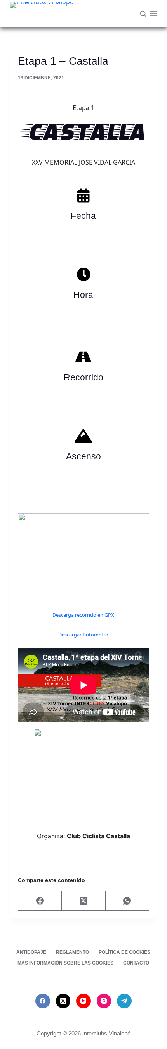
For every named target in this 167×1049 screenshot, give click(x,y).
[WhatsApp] (127, 901)
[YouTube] (83, 1001)
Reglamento (72, 952)
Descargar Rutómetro (83, 634)
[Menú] (153, 13)
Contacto (136, 963)
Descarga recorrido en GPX (83, 614)
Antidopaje (31, 952)
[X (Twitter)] (83, 901)
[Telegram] (124, 1001)
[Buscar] (143, 14)
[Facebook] (40, 901)
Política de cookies (124, 952)
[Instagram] (104, 1001)
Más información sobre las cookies (65, 963)
